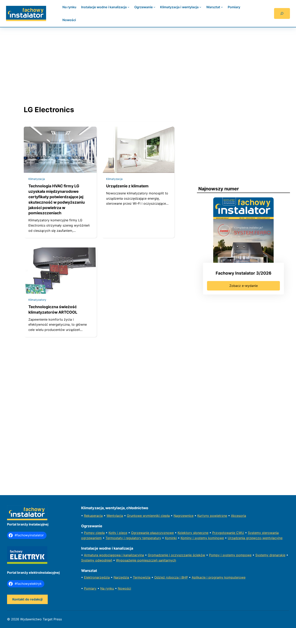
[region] (148, 62)
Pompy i (216, 555)
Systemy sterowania (263, 533)
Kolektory (185, 533)
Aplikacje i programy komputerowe (218, 577)
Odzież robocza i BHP (171, 577)
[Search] (282, 13)
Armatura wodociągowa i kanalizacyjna (114, 555)
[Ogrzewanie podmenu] (154, 7)
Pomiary (90, 588)
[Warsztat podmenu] (222, 7)
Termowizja (141, 577)
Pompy (90, 533)
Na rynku (107, 588)
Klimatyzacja (36, 179)
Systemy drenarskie (270, 555)
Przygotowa (221, 533)
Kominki (171, 538)
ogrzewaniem (91, 538)
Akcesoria (238, 516)
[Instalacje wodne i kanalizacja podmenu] (128, 7)
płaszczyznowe (162, 533)
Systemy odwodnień (96, 560)
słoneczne (200, 533)
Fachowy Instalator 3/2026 (243, 273)
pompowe (243, 555)
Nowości (124, 588)
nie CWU (237, 533)
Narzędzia (121, 577)
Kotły (113, 533)
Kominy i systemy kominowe (202, 538)
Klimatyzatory (37, 299)
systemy (229, 555)
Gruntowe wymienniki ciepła (148, 516)
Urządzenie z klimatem (127, 186)
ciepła (100, 533)
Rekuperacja (93, 516)
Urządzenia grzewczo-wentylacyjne (255, 538)
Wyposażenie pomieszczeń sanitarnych (146, 560)
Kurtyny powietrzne (212, 516)
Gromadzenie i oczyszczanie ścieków (176, 555)
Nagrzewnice (184, 516)
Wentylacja (115, 516)
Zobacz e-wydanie (243, 286)
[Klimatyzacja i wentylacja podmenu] (200, 7)
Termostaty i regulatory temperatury (133, 538)
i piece (122, 533)
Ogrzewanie (140, 533)
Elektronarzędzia (97, 577)
